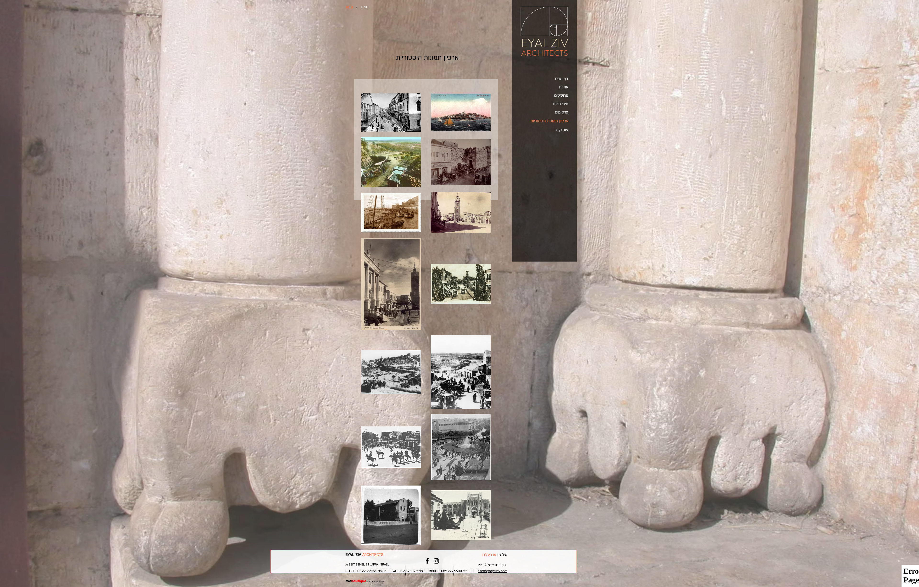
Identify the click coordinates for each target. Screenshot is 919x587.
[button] (357, 7)
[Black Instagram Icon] (436, 561)
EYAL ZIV (544, 43)
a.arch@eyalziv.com (492, 571)
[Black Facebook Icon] (427, 561)
